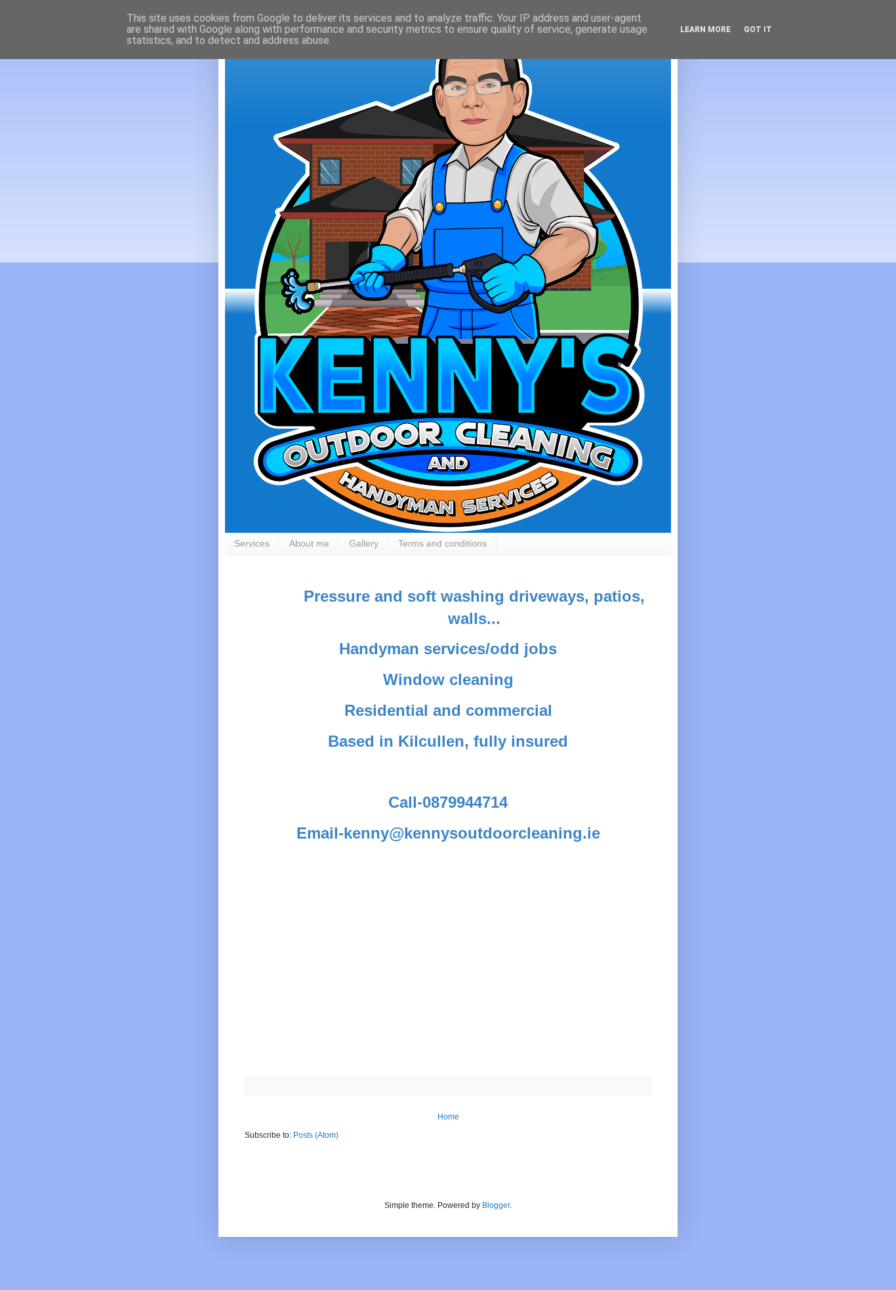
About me (309, 543)
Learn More (705, 29)
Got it (758, 29)
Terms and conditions (442, 543)
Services (252, 543)
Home (448, 1116)
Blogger (496, 1205)
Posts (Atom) (315, 1135)
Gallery (363, 543)
